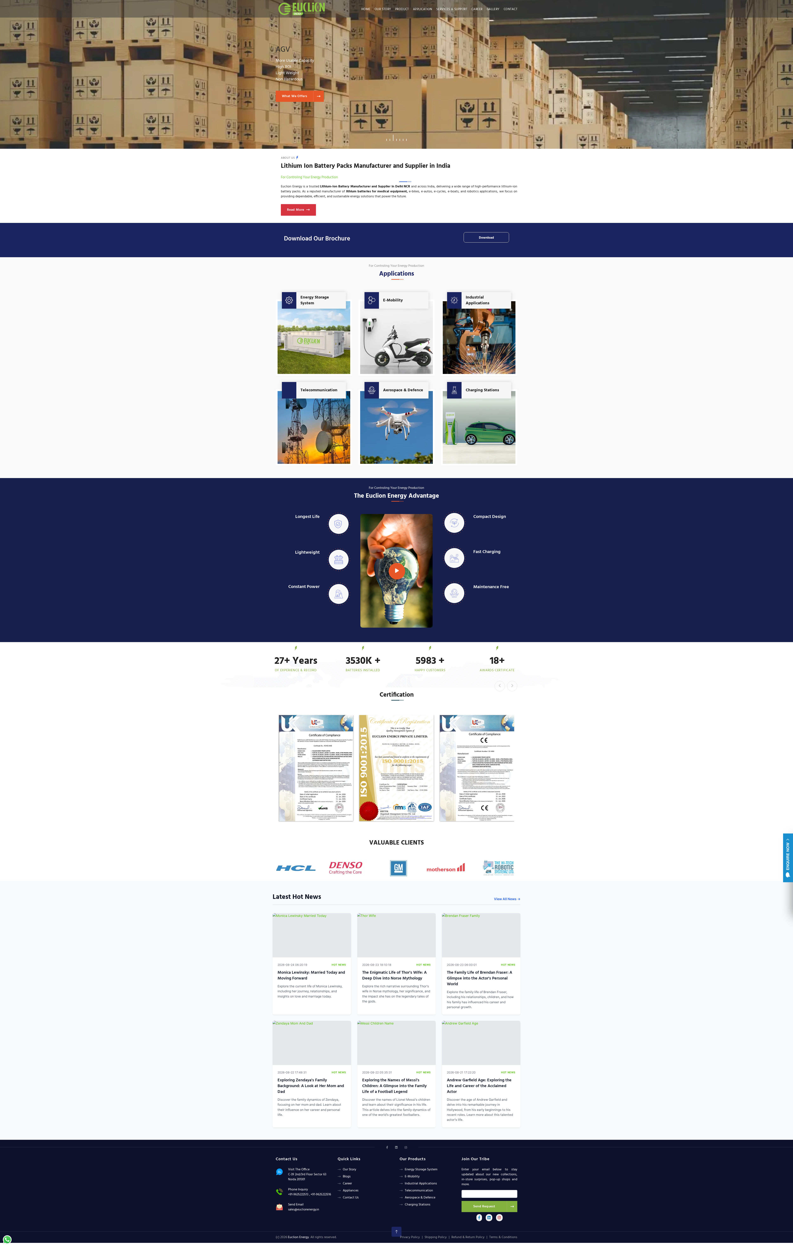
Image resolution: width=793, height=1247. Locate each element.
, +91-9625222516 (320, 1194)
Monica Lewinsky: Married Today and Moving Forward (311, 975)
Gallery (493, 9)
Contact (510, 9)
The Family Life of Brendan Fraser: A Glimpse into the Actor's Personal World (479, 978)
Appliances (351, 1190)
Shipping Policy (436, 1237)
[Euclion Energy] (303, 8)
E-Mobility (393, 300)
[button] (386, 138)
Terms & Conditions (503, 1237)
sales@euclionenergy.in (303, 1209)
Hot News (339, 964)
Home (365, 9)
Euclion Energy (298, 1237)
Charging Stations (482, 390)
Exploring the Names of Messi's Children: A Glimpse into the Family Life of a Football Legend (394, 1086)
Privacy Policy (410, 1237)
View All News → (507, 899)
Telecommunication (318, 390)
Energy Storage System (314, 300)
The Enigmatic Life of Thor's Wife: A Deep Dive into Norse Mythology (394, 975)
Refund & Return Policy (467, 1237)
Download (486, 237)
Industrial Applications (477, 300)
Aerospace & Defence (403, 390)
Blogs (347, 1176)
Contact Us (351, 1197)
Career (477, 9)
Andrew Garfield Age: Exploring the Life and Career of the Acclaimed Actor (479, 1086)
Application (422, 9)
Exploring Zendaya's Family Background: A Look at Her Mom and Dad (311, 1086)
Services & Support (451, 9)
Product (402, 9)
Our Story (383, 9)
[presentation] (500, 686)
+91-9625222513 (298, 1194)
